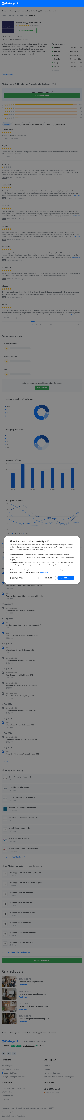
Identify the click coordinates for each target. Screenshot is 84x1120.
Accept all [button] (65, 578)
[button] (16, 578)
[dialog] (42, 560)
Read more (44, 572)
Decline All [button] (47, 578)
